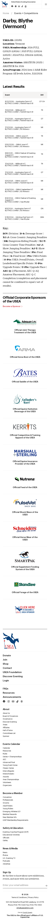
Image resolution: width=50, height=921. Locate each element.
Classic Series (8, 768)
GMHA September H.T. (24, 189)
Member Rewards (10, 814)
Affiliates (6, 727)
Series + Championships (12, 757)
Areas (5, 724)
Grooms (6, 803)
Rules (5, 754)
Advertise (6, 864)
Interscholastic (8, 774)
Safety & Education (13, 828)
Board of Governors (10, 716)
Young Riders (8, 808)
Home (6, 13)
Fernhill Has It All (26, 103)
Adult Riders (7, 806)
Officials (6, 838)
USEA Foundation (12, 672)
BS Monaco (24, 129)
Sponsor (6, 736)
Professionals (8, 800)
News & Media (10, 848)
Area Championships (11, 779)
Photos (5, 855)
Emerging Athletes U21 (11, 811)
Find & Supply (27, 912)
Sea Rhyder (24, 202)
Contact (7, 668)
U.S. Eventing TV (9, 858)
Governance (7, 719)
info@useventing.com (25, 908)
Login (6, 681)
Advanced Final (9, 762)
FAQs (5, 689)
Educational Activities (11, 835)
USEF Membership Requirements (15, 820)
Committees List (9, 733)
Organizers (7, 785)
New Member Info (10, 817)
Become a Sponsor (12, 306)
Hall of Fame (7, 730)
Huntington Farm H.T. (24, 101)
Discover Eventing (13, 676)
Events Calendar (11, 744)
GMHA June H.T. (22, 136)
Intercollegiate (8, 771)
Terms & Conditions (19, 897)
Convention (7, 797)
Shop (5, 664)
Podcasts (6, 861)
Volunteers (7, 782)
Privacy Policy (33, 897)
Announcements (12, 697)
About (6, 709)
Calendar (6, 748)
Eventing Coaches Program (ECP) (15, 832)
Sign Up (7, 872)
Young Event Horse (10, 765)
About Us (6, 713)
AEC (4, 759)
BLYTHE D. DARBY (12, 103)
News (5, 852)
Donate (7, 655)
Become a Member (12, 793)
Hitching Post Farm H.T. (24, 217)
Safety (5, 840)
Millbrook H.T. (21, 110)
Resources (9, 693)
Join (5, 660)
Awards (6, 777)
